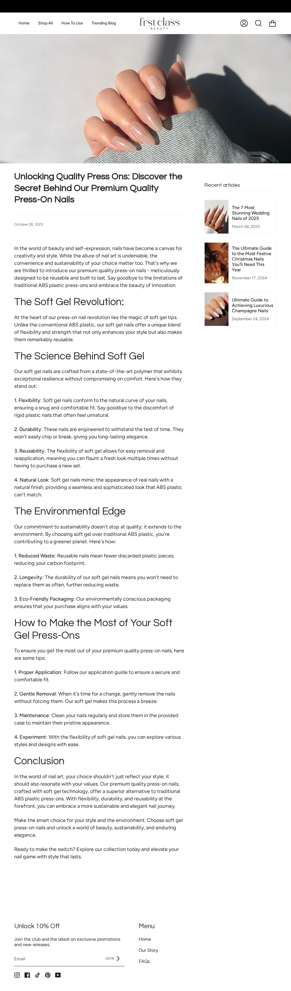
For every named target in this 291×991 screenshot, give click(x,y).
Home (145, 939)
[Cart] (272, 23)
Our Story (148, 950)
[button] (45, 23)
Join (110, 958)
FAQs (144, 961)
